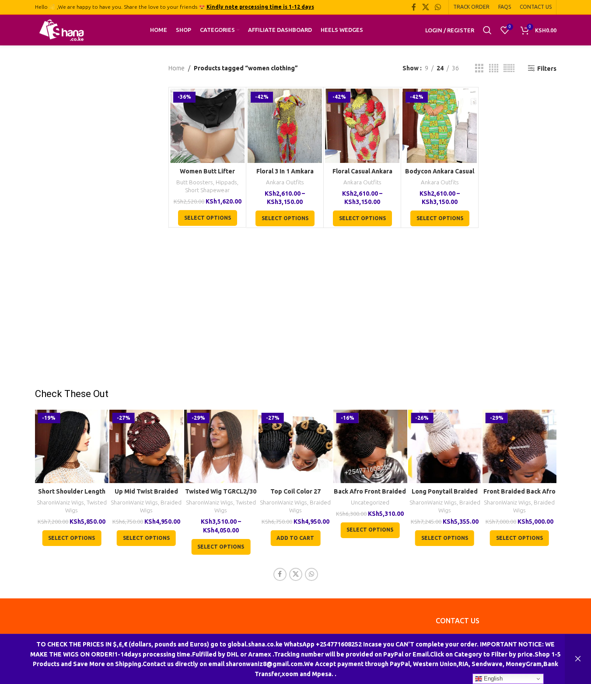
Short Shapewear (207, 190)
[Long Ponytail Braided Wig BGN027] (445, 447)
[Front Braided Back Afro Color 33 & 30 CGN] (519, 447)
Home (176, 68)
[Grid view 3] (479, 68)
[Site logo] (61, 29)
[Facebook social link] (414, 7)
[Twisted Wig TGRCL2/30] (221, 447)
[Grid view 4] (493, 68)
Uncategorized (370, 502)
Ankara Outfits (285, 182)
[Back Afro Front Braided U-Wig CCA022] (370, 447)
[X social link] (425, 7)
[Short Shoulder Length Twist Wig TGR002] (71, 447)
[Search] (487, 30)
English (492, 678)
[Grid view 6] (509, 68)
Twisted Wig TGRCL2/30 (220, 491)
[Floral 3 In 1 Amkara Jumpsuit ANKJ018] (285, 126)
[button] (295, 538)
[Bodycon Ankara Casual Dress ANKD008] (439, 126)
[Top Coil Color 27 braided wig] (295, 447)
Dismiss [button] (578, 659)
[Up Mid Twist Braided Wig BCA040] (146, 447)
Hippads (226, 182)
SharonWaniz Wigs (60, 502)
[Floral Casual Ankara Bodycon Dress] (362, 126)
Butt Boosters (194, 182)
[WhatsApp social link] (438, 7)
